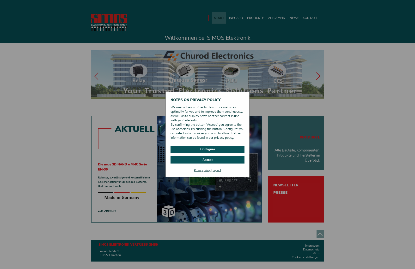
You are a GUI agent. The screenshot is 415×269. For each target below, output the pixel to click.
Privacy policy (202, 170)
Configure (207, 149)
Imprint (217, 170)
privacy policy (223, 138)
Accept (207, 160)
